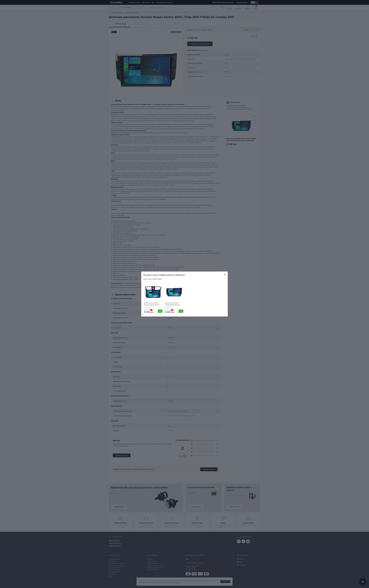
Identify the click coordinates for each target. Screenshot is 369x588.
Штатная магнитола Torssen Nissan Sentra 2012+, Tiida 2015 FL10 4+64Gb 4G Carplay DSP (173, 304)
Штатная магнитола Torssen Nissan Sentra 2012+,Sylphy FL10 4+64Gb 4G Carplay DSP (152, 304)
